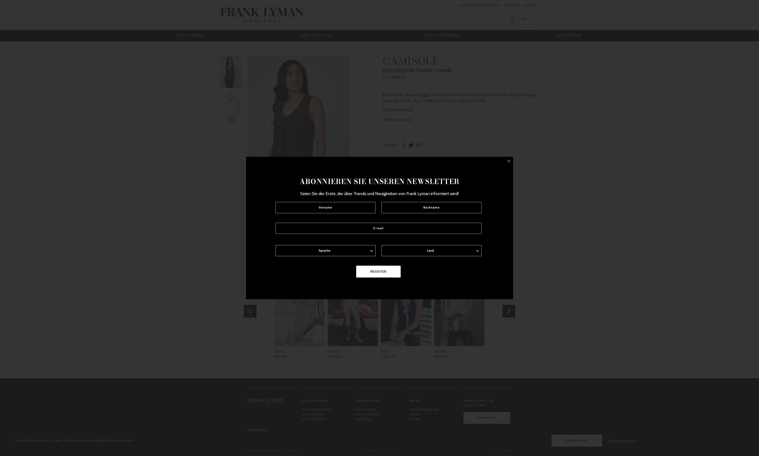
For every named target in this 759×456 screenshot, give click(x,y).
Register (378, 271)
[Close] (508, 161)
